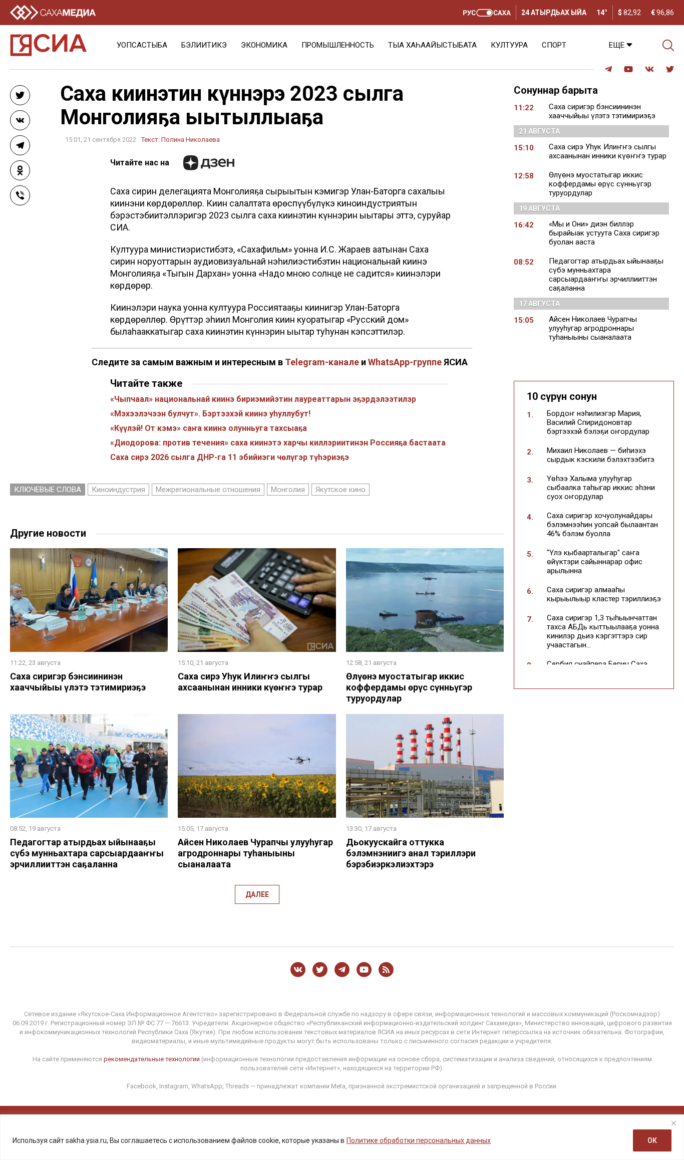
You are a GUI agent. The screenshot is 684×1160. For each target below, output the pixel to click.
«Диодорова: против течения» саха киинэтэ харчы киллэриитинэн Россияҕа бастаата (278, 442)
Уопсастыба (142, 45)
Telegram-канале (322, 362)
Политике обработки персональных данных (419, 1140)
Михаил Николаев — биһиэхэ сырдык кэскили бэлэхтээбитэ (600, 455)
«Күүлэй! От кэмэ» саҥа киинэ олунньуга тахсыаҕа (208, 428)
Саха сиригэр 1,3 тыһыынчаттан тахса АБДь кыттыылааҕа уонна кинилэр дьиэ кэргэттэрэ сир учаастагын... (603, 631)
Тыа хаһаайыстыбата (432, 45)
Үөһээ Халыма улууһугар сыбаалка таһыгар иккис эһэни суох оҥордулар (601, 487)
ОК (652, 1140)
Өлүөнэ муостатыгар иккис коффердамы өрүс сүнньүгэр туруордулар (409, 687)
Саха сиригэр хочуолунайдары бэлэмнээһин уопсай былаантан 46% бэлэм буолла (602, 524)
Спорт (554, 45)
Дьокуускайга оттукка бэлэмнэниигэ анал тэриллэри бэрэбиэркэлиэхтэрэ (411, 853)
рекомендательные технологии (152, 1059)
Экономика (264, 45)
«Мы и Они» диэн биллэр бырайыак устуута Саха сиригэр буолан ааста (604, 233)
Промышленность (337, 45)
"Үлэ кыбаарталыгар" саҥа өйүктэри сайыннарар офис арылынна (594, 561)
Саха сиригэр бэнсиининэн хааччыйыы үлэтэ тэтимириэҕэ (78, 681)
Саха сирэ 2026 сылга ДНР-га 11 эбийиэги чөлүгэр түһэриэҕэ (229, 457)
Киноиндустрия (118, 489)
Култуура (509, 45)
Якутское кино (340, 489)
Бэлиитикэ (204, 45)
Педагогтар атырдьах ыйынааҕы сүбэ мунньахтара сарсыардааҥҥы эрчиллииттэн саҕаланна (87, 853)
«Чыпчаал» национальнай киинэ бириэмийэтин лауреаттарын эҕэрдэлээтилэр (263, 399)
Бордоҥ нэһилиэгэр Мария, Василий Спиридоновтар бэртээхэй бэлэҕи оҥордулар (598, 422)
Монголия (288, 489)
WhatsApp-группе (405, 362)
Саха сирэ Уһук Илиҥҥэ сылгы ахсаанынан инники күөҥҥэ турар (250, 681)
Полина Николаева (190, 139)
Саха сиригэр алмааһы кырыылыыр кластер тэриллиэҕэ (604, 594)
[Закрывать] (673, 1123)
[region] (342, 1137)
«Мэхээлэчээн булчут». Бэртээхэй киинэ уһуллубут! (210, 413)
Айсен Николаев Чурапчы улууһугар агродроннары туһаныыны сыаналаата (255, 853)
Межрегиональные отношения (208, 489)
